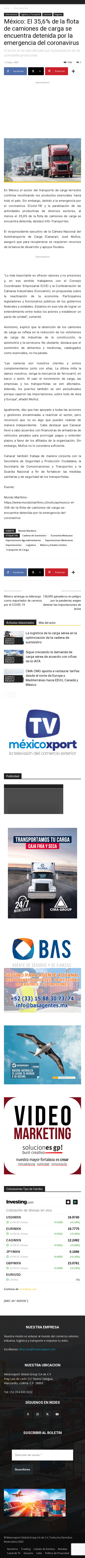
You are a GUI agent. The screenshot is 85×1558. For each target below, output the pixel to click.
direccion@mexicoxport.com (37, 1349)
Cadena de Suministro (34, 535)
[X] (47, 1414)
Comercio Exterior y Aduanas (9, 640)
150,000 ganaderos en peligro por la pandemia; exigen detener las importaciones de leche (62, 603)
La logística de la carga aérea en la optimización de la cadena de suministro (51, 637)
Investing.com (28, 1289)
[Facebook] (28, 1414)
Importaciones (14, 544)
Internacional (21, 8)
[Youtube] (57, 1414)
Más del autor (47, 622)
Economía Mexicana (62, 535)
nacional (47, 14)
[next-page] (12, 694)
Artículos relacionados (20, 622)
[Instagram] (38, 1414)
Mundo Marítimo (27, 530)
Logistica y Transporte (30, 14)
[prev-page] (6, 694)
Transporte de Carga (17, 549)
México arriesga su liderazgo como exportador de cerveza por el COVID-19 (23, 601)
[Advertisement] (42, 109)
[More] (73, 71)
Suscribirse (22, 1469)
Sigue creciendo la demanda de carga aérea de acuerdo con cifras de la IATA (51, 656)
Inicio (7, 8)
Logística (31, 544)
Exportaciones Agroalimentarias (23, 540)
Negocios (58, 14)
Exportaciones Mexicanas (59, 540)
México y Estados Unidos (53, 544)
